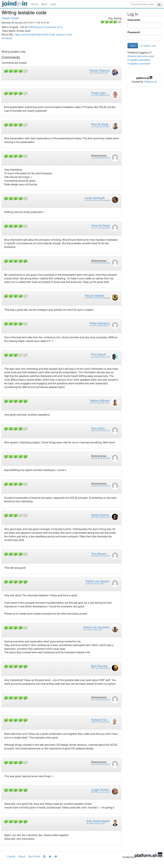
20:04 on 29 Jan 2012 (95, 583)
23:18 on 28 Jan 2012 (101, 458)
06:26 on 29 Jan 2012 (101, 556)
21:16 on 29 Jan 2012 (93, 629)
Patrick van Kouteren (96, 627)
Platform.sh (150, 81)
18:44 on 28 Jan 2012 (94, 298)
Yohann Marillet (94, 295)
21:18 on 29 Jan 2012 (101, 668)
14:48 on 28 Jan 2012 (94, 200)
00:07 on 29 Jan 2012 (101, 486)
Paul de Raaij (99, 124)
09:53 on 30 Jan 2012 (101, 792)
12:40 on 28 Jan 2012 (101, 158)
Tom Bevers (98, 553)
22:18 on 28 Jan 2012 (101, 430)
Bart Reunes (99, 666)
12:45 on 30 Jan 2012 (96, 823)
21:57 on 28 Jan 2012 (100, 403)
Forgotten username (138, 63)
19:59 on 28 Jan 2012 (101, 357)
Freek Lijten (98, 93)
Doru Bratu (98, 428)
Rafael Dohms (100, 515)
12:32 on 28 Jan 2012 (101, 95)
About (44, 4)
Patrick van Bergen (98, 581)
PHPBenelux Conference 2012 (45, 27)
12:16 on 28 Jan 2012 (99, 73)
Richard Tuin (99, 719)
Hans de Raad (100, 225)
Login (53, 4)
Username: (134, 20)
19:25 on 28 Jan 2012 (100, 325)
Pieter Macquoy (100, 323)
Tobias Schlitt (10, 18)
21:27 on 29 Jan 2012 (101, 699)
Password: (133, 32)
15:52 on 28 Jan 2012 (101, 263)
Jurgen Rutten (100, 789)
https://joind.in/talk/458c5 (29, 34)
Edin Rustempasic (98, 821)
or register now (148, 45)
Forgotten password (138, 60)
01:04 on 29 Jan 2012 (101, 517)
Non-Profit (34, 856)
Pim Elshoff (98, 354)
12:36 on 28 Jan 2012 (101, 126)
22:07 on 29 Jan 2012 (101, 722)
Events (34, 4)
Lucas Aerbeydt (95, 198)
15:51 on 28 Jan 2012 (101, 228)
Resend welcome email (140, 56)
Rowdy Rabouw (100, 70)
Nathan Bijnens (100, 400)
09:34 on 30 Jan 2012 (101, 764)
